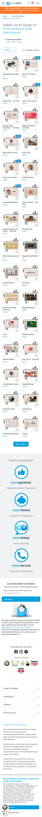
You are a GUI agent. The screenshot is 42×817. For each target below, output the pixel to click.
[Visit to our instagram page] (21, 651)
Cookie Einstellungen (11, 813)
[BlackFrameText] (30, 323)
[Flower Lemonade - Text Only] (11, 297)
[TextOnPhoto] (30, 398)
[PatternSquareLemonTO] (11, 245)
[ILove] (11, 323)
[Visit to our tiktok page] (26, 651)
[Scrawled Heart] (11, 272)
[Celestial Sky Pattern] (11, 373)
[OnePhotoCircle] (11, 398)
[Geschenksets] (9, 16)
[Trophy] (30, 423)
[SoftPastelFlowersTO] (11, 423)
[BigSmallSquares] (30, 297)
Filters (7, 50)
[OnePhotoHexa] (30, 166)
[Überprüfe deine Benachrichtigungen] (35, 3)
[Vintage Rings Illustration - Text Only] (11, 115)
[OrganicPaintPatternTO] (30, 245)
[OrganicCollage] (11, 348)
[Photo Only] (30, 142)
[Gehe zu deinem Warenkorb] (38, 3)
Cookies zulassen (9, 807)
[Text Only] (30, 272)
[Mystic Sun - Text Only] (11, 90)
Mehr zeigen (20, 444)
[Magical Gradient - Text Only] (30, 115)
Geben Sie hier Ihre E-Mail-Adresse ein (18, 591)
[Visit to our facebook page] (16, 651)
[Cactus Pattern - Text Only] (30, 191)
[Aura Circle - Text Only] (30, 348)
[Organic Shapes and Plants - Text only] (11, 218)
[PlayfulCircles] (30, 218)
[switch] (5, 814)
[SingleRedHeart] (30, 373)
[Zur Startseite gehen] (13, 3)
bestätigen (8, 599)
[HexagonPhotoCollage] (11, 63)
